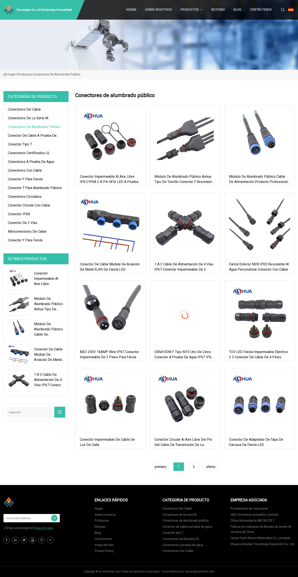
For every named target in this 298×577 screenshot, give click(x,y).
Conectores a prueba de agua (31, 162)
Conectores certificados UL (29, 153)
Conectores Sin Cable (24, 109)
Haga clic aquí (43, 528)
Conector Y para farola (25, 240)
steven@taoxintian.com (199, 571)
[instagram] (41, 540)
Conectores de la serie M (28, 118)
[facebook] (6, 540)
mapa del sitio (104, 545)
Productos (190, 9)
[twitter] (24, 540)
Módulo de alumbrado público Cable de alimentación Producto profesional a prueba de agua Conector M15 (258, 179)
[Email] (54, 518)
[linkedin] (15, 540)
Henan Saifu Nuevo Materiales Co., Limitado (261, 538)
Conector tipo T (20, 144)
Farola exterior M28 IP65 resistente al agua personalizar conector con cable (259, 266)
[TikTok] (50, 540)
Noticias (218, 9)
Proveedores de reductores (249, 508)
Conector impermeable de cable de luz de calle (107, 442)
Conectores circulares (25, 197)
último (211, 467)
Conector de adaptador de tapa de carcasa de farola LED (256, 442)
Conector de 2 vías (22, 223)
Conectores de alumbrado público (34, 127)
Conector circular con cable (29, 205)
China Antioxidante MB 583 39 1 (252, 520)
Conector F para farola (25, 179)
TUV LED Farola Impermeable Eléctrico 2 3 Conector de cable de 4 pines (258, 354)
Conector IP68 (19, 214)
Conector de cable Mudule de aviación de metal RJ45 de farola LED (110, 266)
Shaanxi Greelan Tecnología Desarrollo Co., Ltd (262, 544)
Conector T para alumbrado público (35, 188)
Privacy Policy (104, 551)
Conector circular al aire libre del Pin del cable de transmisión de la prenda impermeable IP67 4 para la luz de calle (183, 442)
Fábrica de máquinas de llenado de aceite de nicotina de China (261, 529)
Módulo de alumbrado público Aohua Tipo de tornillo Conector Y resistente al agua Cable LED (184, 179)
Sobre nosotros (158, 9)
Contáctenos (261, 9)
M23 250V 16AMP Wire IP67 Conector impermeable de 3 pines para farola (109, 354)
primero (160, 467)
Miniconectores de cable (27, 231)
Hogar (131, 9)
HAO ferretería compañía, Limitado (255, 514)
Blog (237, 9)
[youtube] (32, 540)
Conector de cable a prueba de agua (32, 136)
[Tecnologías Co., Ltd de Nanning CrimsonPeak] (25, 502)
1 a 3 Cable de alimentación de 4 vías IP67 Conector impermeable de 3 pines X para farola (183, 267)
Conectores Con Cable (25, 170)
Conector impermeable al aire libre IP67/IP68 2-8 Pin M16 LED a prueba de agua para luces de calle (109, 179)
